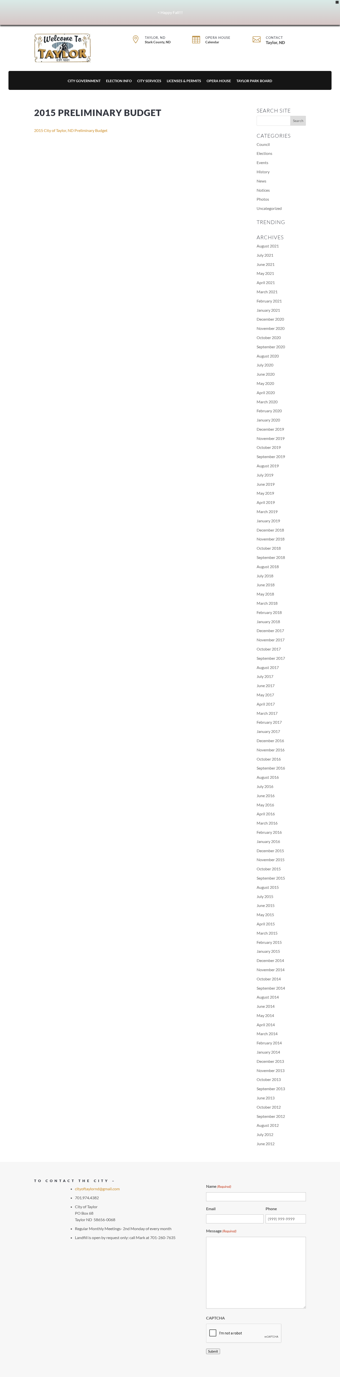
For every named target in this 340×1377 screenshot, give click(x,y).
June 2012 (266, 1143)
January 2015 (268, 951)
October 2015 (269, 868)
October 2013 (269, 1079)
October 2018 (269, 548)
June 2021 (266, 264)
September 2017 (271, 658)
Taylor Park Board (254, 81)
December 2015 (270, 850)
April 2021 (266, 282)
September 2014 (271, 988)
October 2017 (269, 649)
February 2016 (269, 832)
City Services (149, 81)
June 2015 (266, 905)
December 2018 (270, 530)
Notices (263, 190)
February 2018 (269, 612)
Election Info (119, 81)
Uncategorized (269, 208)
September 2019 (271, 456)
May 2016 (265, 804)
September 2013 (271, 1088)
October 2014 (269, 978)
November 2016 (270, 749)
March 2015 (267, 933)
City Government (84, 81)
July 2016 (265, 786)
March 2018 (267, 603)
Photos (263, 199)
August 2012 (268, 1125)
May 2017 (265, 694)
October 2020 (269, 337)
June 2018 (266, 584)
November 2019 (270, 438)
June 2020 (266, 374)
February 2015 (269, 942)
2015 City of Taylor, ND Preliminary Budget (71, 130)
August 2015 (268, 887)
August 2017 (268, 667)
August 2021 (268, 245)
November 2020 (270, 328)
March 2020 (267, 401)
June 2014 (266, 1006)
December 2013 (270, 1061)
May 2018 (265, 594)
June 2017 (266, 685)
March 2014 (267, 1033)
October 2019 (269, 447)
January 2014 (268, 1052)
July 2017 (265, 676)
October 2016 (269, 759)
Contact (274, 38)
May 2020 (265, 383)
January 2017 (268, 731)
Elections (264, 153)
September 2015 (271, 878)
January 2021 (268, 310)
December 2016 (270, 740)
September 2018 (271, 557)
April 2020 (266, 392)
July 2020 (265, 364)
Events (262, 162)
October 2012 (269, 1107)
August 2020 (268, 356)
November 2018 (270, 539)
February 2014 (269, 1042)
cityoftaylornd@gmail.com (97, 1188)
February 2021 (269, 301)
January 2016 (268, 841)
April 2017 (266, 704)
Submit (213, 1351)
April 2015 (266, 923)
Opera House (217, 38)
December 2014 (270, 960)
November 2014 (270, 969)
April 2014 (266, 1024)
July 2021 (265, 255)
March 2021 (267, 291)
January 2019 (268, 520)
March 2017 (267, 713)
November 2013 (270, 1070)
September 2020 (271, 346)
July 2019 (265, 475)
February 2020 (269, 410)
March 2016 (267, 823)
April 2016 (266, 813)
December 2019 (270, 429)
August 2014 (268, 997)
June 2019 (266, 484)
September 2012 (271, 1116)
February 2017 (269, 722)
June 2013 (266, 1097)
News (261, 181)
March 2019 (267, 511)
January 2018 (268, 621)
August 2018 (268, 566)
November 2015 (270, 859)
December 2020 (270, 319)
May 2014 (265, 1015)
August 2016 (268, 777)
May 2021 (265, 273)
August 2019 (268, 465)
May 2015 (265, 914)
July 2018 (265, 575)
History (263, 171)
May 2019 (265, 493)
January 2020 (268, 420)
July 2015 (265, 896)
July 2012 (265, 1134)
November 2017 (270, 639)
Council (263, 144)
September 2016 (271, 768)
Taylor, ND (155, 38)
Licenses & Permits (184, 81)
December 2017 (270, 630)
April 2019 (266, 502)
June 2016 (266, 795)
